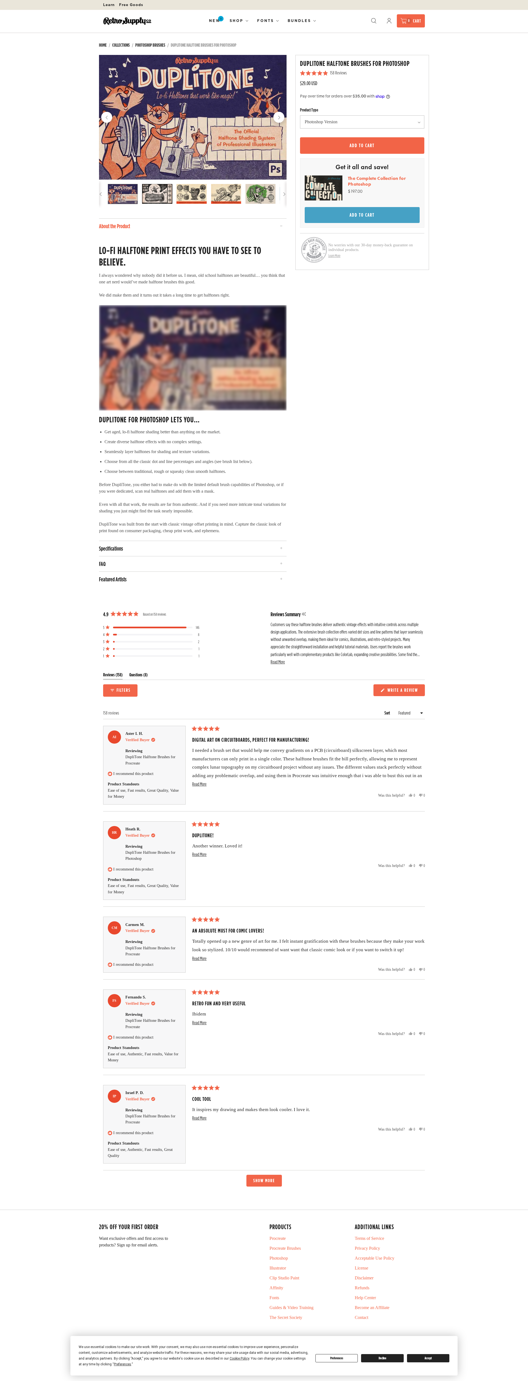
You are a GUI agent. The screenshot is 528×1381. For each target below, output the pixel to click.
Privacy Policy (367, 1248)
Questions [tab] (138, 676)
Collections (121, 45)
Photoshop (279, 1258)
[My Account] (389, 20)
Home (103, 45)
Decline (382, 1358)
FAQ (102, 564)
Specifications (111, 548)
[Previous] (106, 117)
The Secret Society (286, 1317)
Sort (387, 713)
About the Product (114, 226)
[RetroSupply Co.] (127, 21)
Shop (236, 20)
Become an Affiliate (372, 1307)
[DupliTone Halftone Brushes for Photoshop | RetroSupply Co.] (193, 117)
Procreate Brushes (285, 1248)
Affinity (276, 1287)
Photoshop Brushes (150, 45)
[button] (278, 662)
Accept (428, 1358)
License (361, 1268)
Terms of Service (369, 1238)
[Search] (373, 20)
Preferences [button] (122, 1364)
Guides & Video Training (292, 1307)
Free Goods (131, 4)
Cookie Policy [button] (239, 1358)
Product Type (309, 110)
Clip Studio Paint (284, 1278)
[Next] (278, 117)
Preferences (336, 1358)
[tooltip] (304, 614)
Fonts (265, 20)
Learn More (334, 255)
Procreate (278, 1238)
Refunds (362, 1287)
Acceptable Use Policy (374, 1258)
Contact (361, 1317)
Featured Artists (113, 579)
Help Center (365, 1297)
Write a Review (403, 691)
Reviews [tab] (113, 676)
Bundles (299, 20)
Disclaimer (364, 1278)
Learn (109, 4)
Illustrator (278, 1268)
